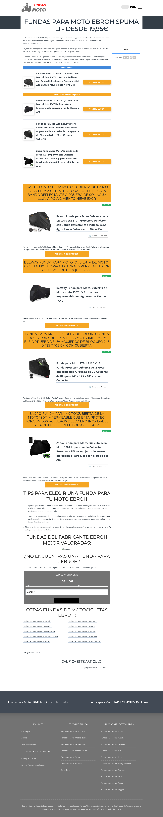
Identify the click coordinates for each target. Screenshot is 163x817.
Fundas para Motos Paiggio (112, 789)
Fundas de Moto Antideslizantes (74, 738)
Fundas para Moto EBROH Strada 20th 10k (84, 641)
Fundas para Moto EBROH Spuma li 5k (37, 626)
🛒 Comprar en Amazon (98, 236)
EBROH (37, 652)
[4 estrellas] (75, 665)
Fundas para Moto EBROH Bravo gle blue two (40, 636)
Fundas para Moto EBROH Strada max (82, 636)
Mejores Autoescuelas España (33, 765)
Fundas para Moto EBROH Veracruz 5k (82, 621)
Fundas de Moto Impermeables (74, 751)
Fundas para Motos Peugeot (113, 770)
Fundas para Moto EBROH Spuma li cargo (39, 631)
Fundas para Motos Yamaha (112, 738)
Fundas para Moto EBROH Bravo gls (81, 631)
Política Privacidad (28, 744)
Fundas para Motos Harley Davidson (116, 763)
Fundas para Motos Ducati (112, 757)
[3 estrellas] (70, 665)
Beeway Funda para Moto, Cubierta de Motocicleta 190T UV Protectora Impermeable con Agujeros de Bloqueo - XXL (81, 294)
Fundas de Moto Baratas (71, 757)
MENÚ (133, 7)
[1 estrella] (59, 665)
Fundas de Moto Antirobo (71, 763)
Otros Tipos (66, 770)
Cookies (24, 738)
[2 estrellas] (65, 665)
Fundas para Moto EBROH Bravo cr (36, 641)
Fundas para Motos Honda (112, 731)
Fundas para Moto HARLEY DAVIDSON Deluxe (119, 702)
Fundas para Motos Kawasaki (113, 744)
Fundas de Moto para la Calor (73, 731)
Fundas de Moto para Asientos (73, 744)
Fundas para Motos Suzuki (112, 776)
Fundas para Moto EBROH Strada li (81, 626)
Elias (126, 49)
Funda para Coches (29, 758)
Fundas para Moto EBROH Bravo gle (37, 621)
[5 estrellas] (81, 665)
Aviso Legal (25, 731)
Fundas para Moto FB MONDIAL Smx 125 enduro (39, 702)
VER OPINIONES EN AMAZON (67, 254)
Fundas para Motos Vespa (112, 783)
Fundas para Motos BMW (111, 751)
